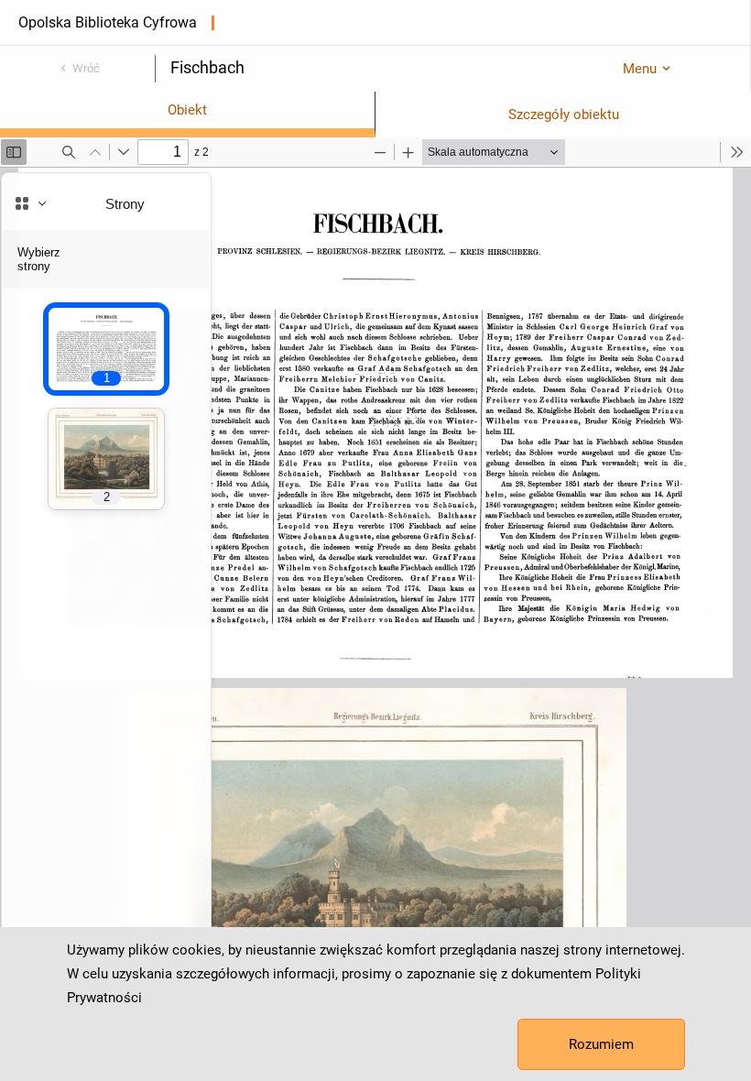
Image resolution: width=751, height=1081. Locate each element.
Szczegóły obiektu (563, 114)
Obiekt (187, 110)
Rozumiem (601, 1044)
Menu (640, 68)
